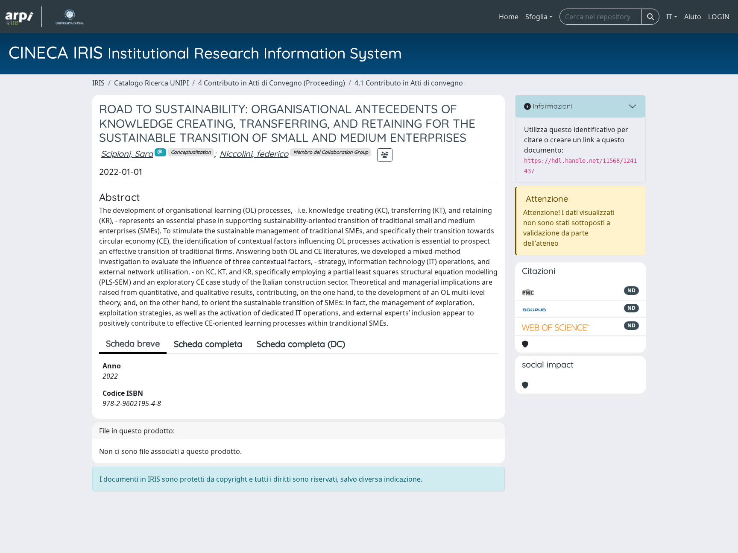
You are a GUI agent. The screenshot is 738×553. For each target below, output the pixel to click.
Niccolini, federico (254, 153)
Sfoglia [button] (536, 16)
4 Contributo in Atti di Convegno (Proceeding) (271, 83)
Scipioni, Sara (127, 153)
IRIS (98, 83)
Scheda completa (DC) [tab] (301, 343)
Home (508, 16)
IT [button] (669, 16)
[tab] (359, 344)
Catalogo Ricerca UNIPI (151, 83)
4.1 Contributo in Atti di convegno (408, 83)
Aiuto (692, 16)
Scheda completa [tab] (208, 343)
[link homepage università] (69, 16)
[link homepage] (23, 16)
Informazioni (551, 106)
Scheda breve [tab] (133, 343)
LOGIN (718, 16)
